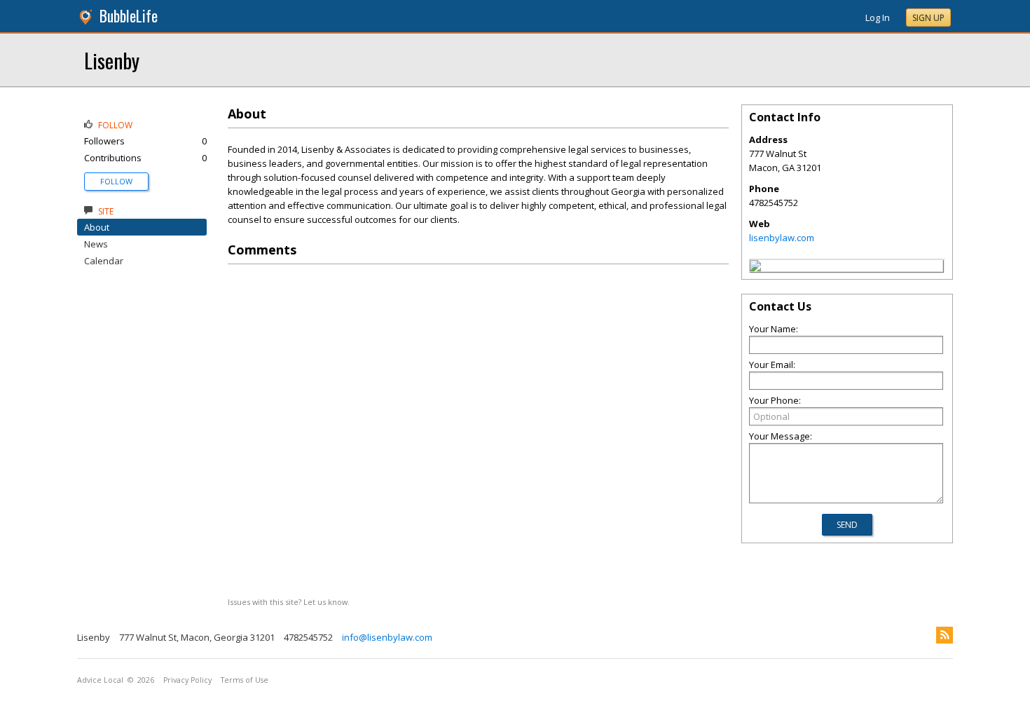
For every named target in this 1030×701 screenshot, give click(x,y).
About (96, 227)
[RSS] (944, 635)
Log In (877, 17)
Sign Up (928, 18)
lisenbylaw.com (781, 237)
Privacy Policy (187, 680)
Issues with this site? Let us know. (289, 602)
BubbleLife (128, 16)
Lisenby (111, 60)
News (96, 244)
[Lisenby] (755, 267)
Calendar (103, 260)
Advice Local (100, 680)
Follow (116, 181)
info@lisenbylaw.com (387, 637)
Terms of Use (244, 680)
